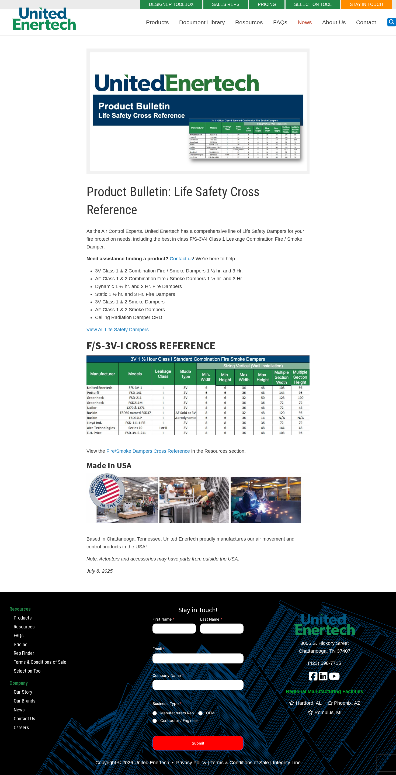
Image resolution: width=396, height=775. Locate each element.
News (305, 22)
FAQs (280, 22)
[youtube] (334, 678)
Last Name (211, 619)
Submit (198, 743)
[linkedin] (323, 678)
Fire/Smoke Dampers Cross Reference (148, 451)
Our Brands (25, 701)
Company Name (168, 675)
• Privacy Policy (188, 762)
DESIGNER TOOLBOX (171, 4)
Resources (249, 22)
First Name (163, 619)
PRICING (267, 4)
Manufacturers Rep (177, 713)
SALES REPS (225, 4)
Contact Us (24, 718)
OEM (210, 713)
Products (157, 22)
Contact (366, 22)
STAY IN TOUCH (366, 4)
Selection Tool (27, 671)
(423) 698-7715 (324, 663)
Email (158, 648)
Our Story (23, 692)
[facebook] (313, 678)
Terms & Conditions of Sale (40, 662)
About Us (334, 22)
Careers (21, 727)
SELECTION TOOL (313, 4)
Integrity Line (287, 762)
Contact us (181, 258)
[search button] (391, 22)
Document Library (202, 22)
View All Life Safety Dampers (117, 329)
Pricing (20, 644)
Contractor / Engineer (179, 720)
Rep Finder (24, 653)
